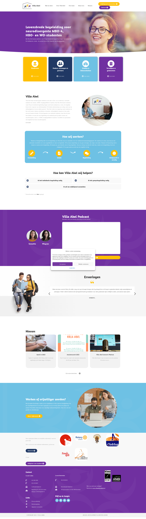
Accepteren (63, 264)
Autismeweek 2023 (73, 355)
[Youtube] (68, 500)
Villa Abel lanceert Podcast (105, 355)
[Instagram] (57, 500)
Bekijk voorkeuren (83, 264)
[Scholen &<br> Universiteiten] (85, 63)
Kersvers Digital (113, 515)
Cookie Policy (72, 268)
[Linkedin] (60, 500)
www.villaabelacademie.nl (99, 488)
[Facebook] (64, 500)
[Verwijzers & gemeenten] (111, 63)
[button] (49, 122)
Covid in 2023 (41, 355)
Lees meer (28, 122)
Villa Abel (36, 6)
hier (38, 194)
